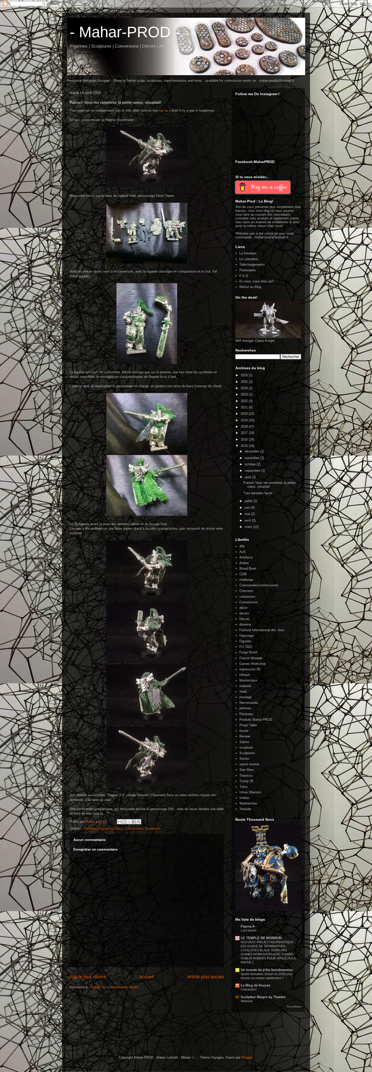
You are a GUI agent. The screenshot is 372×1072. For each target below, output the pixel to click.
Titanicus (246, 775)
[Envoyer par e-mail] (119, 821)
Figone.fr (248, 926)
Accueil (146, 976)
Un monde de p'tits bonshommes (267, 970)
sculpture (246, 747)
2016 (245, 439)
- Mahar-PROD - (125, 32)
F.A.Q (243, 276)
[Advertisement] (134, 1032)
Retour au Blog (250, 287)
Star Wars (246, 770)
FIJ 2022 (245, 647)
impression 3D (249, 669)
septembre (253, 470)
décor (243, 608)
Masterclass (248, 680)
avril (248, 520)
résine (243, 731)
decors (244, 613)
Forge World (248, 652)
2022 (245, 401)
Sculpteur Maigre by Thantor (263, 997)
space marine (249, 764)
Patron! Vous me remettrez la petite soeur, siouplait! (269, 485)
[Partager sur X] (129, 821)
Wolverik (247, 1001)
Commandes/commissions (103, 828)
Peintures (246, 714)
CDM (243, 574)
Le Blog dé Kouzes (255, 985)
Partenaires (247, 270)
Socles (244, 758)
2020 (245, 414)
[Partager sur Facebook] (133, 821)
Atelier (244, 563)
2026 (245, 375)
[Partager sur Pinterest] (138, 821)
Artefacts (246, 557)
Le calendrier (248, 259)
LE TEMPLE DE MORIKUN (261, 938)
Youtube (245, 809)
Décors (244, 619)
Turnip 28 (246, 781)
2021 (245, 407)
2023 (245, 394)
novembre (252, 458)
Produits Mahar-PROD (255, 719)
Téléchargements (252, 264)
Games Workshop (252, 664)
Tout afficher (294, 1006)
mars (249, 527)
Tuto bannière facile (257, 493)
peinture (245, 708)
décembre (252, 451)
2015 (245, 446)
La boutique (247, 253)
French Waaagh (250, 658)
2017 (245, 433)
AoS (242, 552)
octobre (251, 464)
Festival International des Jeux (261, 630)
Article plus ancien (205, 976)
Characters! (249, 989)
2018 (245, 426)
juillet (249, 501)
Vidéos (244, 798)
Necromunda (248, 703)
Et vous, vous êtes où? (256, 281)
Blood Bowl (247, 568)
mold (242, 691)
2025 (245, 382)
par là (163, 110)
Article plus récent (88, 976)
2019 (245, 420)
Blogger (246, 1057)
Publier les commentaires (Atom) (115, 987)
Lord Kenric (249, 930)
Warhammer (248, 803)
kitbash (244, 675)
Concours (246, 591)
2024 (245, 388)
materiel (245, 686)
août (248, 477)
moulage (245, 697)
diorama (245, 624)
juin (248, 507)
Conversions (134, 828)
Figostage (246, 635)
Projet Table (248, 725)
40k (242, 546)
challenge (246, 580)
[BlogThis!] (124, 821)
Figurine (245, 641)
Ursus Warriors (250, 792)
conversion (247, 597)
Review (244, 736)
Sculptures (153, 828)
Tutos (243, 787)
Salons (244, 742)
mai (248, 514)
